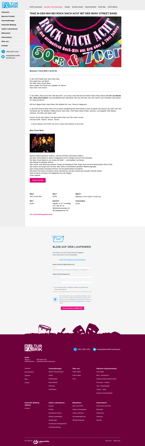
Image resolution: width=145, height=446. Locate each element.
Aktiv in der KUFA (77, 406)
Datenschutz (116, 440)
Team (74, 379)
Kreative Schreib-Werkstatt (104, 393)
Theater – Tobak (101, 389)
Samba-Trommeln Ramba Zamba (106, 379)
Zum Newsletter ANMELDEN (72, 308)
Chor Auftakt (100, 371)
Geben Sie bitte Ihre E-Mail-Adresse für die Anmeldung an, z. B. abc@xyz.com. (70, 269)
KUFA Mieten (112, 7)
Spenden (27, 375)
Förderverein (100, 413)
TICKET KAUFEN (37, 180)
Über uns (5, 41)
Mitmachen (6, 33)
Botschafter (99, 409)
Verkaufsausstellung (55, 427)
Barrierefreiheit (90, 7)
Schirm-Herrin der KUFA (103, 406)
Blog (26, 379)
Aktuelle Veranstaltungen (53, 7)
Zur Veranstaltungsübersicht (41, 214)
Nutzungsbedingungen (78, 301)
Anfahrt (67, 7)
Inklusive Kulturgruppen (79, 409)
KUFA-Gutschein (36, 7)
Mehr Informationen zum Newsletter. (73, 260)
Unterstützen (7, 37)
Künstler (51, 409)
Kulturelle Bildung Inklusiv (32, 404)
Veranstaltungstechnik (79, 416)
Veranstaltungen (8, 20)
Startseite (5, 12)
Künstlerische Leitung (55, 413)
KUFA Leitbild (76, 371)
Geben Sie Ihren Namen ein (61, 274)
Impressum (108, 440)
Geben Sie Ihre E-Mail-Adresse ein (63, 264)
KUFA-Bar (102, 7)
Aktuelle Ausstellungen (55, 416)
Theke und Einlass (78, 413)
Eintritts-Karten (77, 7)
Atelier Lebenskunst (10, 29)
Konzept (27, 408)
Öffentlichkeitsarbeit (78, 420)
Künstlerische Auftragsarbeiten (58, 423)
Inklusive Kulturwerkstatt (106, 368)
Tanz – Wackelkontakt (102, 386)
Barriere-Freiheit (8, 16)
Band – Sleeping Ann (102, 375)
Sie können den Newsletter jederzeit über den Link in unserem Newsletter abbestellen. (72, 291)
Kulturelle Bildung (9, 25)
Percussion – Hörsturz (103, 382)
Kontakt (5, 46)
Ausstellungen (53, 420)
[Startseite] (10, 5)
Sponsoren (99, 416)
